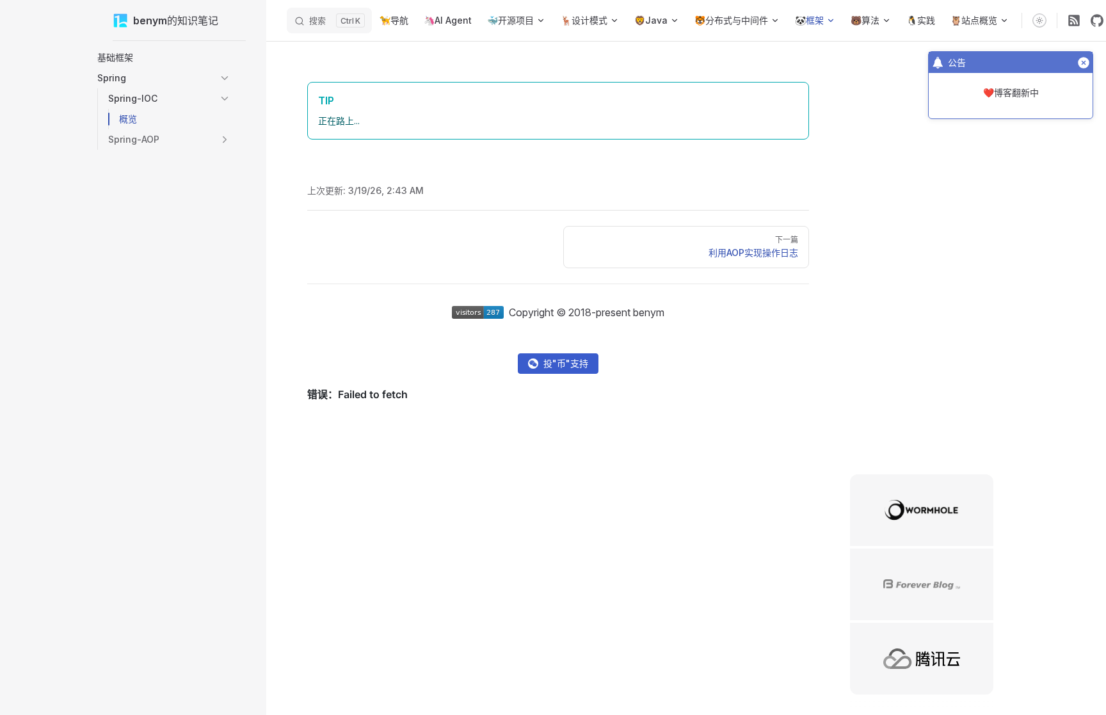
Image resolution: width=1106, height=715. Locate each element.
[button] (163, 57)
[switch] (1039, 20)
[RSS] (1074, 20)
